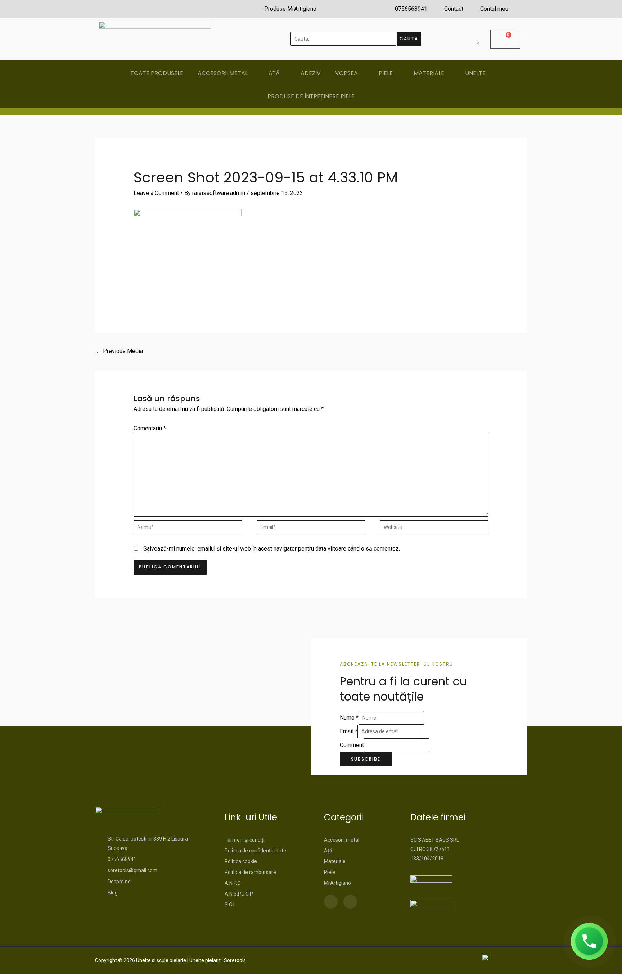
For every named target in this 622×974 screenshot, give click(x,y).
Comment (352, 745)
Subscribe (365, 759)
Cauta (409, 39)
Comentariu (150, 428)
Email (348, 731)
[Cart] (505, 39)
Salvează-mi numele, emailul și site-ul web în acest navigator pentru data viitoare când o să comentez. (271, 548)
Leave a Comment (156, 193)
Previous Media (119, 351)
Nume (349, 717)
